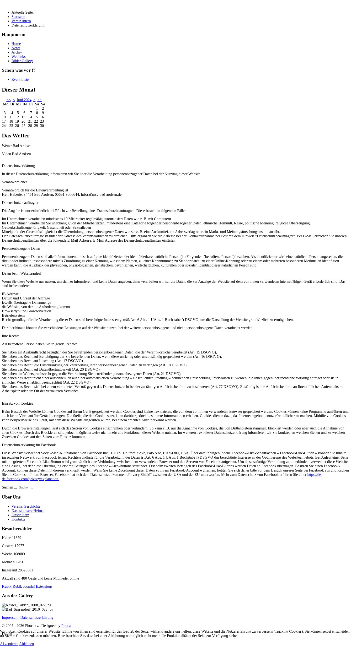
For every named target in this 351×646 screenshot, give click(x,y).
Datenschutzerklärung (36, 617)
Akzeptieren (9, 644)
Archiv (16, 52)
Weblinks (18, 56)
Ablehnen (26, 644)
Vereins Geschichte (25, 506)
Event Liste (20, 79)
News (15, 48)
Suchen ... (9, 487)
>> (39, 100)
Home (16, 44)
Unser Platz (20, 515)
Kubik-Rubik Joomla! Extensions (27, 586)
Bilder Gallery (22, 61)
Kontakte (18, 519)
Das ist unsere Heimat (27, 511)
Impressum (10, 617)
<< (8, 100)
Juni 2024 (24, 100)
